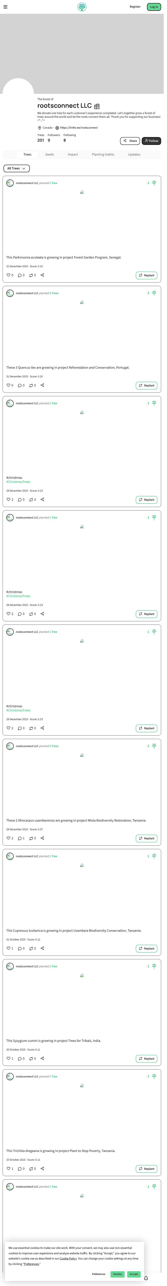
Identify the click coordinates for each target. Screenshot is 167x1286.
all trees (13, 168)
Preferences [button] (31, 1264)
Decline (117, 1274)
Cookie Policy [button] (68, 1258)
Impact (73, 154)
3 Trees (53, 293)
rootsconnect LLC (27, 183)
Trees (27, 154)
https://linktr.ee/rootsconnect (79, 128)
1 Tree (53, 183)
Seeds (49, 154)
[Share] (42, 275)
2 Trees (53, 746)
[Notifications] (146, 1278)
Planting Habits (103, 154)
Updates (134, 154)
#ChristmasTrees (18, 482)
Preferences (98, 1274)
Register (135, 7)
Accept (134, 1274)
